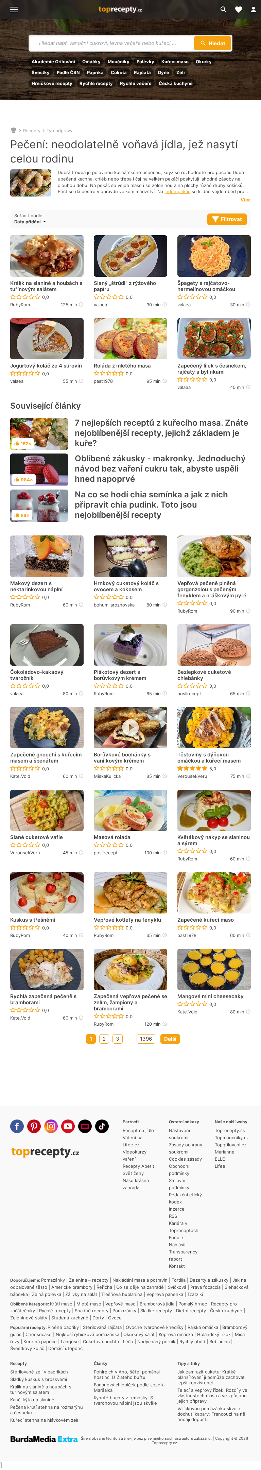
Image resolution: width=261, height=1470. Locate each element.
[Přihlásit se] (253, 9)
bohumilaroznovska (114, 605)
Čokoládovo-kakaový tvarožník (37, 675)
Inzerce (177, 1209)
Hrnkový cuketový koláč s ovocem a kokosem (126, 586)
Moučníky (118, 61)
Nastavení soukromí (179, 1134)
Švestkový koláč (27, 1348)
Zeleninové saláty (28, 1317)
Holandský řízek (214, 1334)
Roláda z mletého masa (122, 366)
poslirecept (189, 693)
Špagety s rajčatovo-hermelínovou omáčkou (206, 286)
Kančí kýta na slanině (32, 1399)
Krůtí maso (61, 1303)
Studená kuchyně (69, 1317)
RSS (173, 1216)
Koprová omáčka (176, 1334)
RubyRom (20, 304)
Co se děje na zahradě (140, 1287)
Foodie (176, 1237)
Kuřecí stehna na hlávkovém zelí (44, 1420)
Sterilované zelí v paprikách (39, 1371)
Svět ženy (133, 1173)
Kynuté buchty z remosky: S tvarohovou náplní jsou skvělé (125, 1400)
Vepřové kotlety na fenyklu (127, 920)
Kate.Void (20, 776)
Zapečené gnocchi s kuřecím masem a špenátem (46, 758)
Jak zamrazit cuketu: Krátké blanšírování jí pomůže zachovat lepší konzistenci (211, 1377)
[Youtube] (68, 1126)
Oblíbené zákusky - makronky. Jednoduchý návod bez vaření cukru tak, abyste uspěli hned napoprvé (160, 469)
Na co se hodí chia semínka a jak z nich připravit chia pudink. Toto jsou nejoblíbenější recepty (151, 505)
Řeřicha (104, 1287)
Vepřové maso (120, 1303)
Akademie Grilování (53, 61)
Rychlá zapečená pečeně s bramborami (43, 999)
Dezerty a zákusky (209, 1280)
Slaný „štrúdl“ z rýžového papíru (125, 286)
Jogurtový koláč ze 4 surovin (46, 366)
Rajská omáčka (203, 1327)
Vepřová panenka (164, 1294)
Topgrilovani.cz (230, 1144)
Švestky (41, 72)
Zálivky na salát (81, 1294)
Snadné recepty (91, 1310)
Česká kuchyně (176, 83)
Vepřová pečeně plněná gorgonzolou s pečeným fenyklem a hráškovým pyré (211, 589)
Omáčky (91, 61)
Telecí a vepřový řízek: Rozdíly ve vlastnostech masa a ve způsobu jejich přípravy (212, 1395)
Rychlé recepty (96, 83)
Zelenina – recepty (88, 1280)
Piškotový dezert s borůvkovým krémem (120, 675)
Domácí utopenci (66, 1348)
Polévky (145, 61)
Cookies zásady (185, 1159)
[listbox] (42, 221)
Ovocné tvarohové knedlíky (155, 1327)
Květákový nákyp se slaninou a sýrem (213, 840)
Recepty (31, 130)
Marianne (224, 1152)
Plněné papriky (63, 1327)
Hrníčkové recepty (52, 83)
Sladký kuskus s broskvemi (38, 1379)
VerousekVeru (192, 776)
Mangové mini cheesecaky (210, 996)
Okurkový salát (139, 1334)
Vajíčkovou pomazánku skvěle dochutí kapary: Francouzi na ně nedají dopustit (211, 1414)
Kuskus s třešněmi (32, 920)
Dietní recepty (191, 1310)
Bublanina (219, 1341)
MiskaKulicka (107, 776)
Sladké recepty (156, 1310)
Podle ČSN (68, 72)
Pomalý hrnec (192, 1303)
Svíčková (177, 1287)
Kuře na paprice (40, 1341)
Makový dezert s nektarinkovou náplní (36, 586)
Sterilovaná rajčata (102, 1327)
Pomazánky (53, 1280)
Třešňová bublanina (121, 1294)
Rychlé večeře (136, 83)
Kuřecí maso (175, 61)
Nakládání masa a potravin (140, 1280)
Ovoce (115, 1317)
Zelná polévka (46, 1294)
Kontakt (177, 1266)
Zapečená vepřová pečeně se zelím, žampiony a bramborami (130, 1002)
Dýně (163, 72)
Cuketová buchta (101, 1341)
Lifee (220, 1166)
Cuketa (119, 72)
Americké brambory (71, 1287)
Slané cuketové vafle (36, 837)
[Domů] (13, 130)
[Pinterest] (34, 1126)
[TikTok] (102, 1126)
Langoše (70, 1341)
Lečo (128, 1341)
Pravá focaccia (205, 1287)
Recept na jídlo (138, 1130)
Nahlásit (177, 1244)
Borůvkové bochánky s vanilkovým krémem (122, 758)
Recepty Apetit (138, 1166)
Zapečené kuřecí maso (205, 920)
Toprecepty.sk (230, 1130)
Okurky (204, 61)
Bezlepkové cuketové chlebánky (204, 675)
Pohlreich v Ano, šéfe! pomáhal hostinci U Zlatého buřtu (127, 1374)
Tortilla (179, 1280)
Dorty (98, 1317)
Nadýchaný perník (156, 1341)
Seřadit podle (28, 215)
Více (246, 199)
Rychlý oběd (192, 1341)
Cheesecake (38, 1334)
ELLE (220, 1159)
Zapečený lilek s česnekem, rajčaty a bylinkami (211, 369)
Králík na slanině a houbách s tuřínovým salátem (46, 286)
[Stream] (85, 1126)
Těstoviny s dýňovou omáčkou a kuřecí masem (209, 758)
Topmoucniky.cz (232, 1137)
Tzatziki (195, 1294)
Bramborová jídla (157, 1303)
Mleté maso (88, 1303)
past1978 (103, 381)
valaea (100, 304)
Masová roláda (112, 837)
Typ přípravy (59, 130)
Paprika (95, 72)
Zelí (180, 72)
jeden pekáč (177, 191)
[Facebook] (17, 1126)
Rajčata (142, 72)
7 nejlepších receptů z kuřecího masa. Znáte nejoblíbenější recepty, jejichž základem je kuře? (161, 433)
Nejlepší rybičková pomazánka (87, 1334)
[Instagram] (51, 1126)
